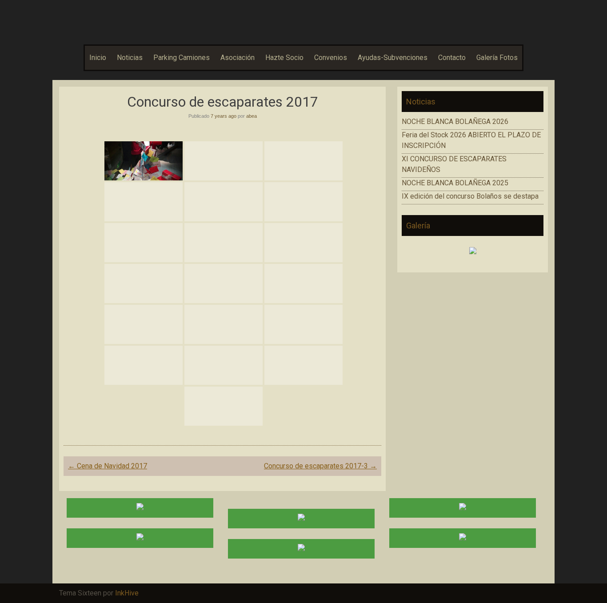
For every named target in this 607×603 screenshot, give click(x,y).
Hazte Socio (284, 57)
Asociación (237, 57)
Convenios (330, 57)
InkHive (127, 593)
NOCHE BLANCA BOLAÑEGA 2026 (455, 121)
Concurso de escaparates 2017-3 (320, 466)
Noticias (130, 57)
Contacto (452, 57)
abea (251, 116)
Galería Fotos (497, 57)
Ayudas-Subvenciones (392, 57)
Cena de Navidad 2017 (107, 466)
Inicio (97, 57)
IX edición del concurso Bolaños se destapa (470, 196)
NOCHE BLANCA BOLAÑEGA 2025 (455, 183)
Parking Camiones (181, 57)
